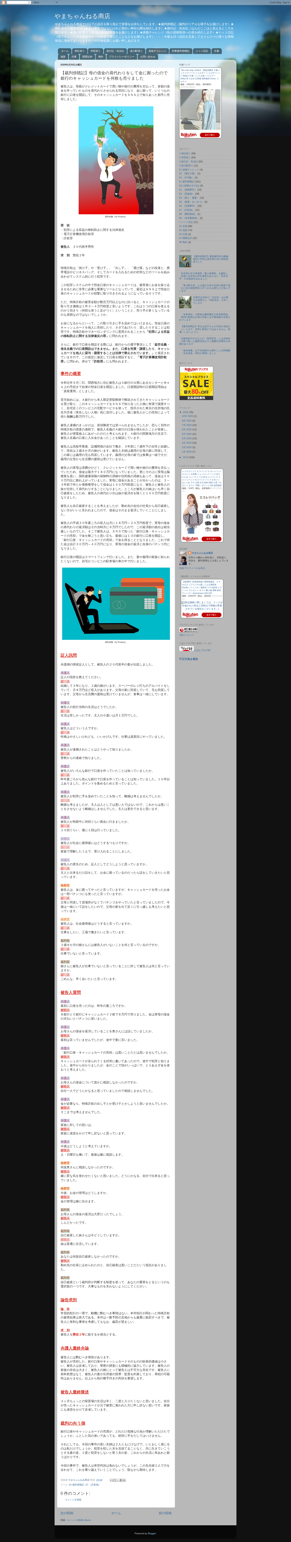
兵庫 (73, 56)
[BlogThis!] (114, 1480)
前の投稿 (165, 1513)
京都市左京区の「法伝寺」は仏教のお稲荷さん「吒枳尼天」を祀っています (210, 300)
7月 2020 (187, 425)
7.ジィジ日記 (186, 222)
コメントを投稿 (73, 1499)
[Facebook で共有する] (121, 1480)
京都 (216, 50)
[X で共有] (118, 1480)
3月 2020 (187, 443)
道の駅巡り (136, 50)
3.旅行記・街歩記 (188, 161)
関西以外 (87, 56)
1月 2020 (187, 452)
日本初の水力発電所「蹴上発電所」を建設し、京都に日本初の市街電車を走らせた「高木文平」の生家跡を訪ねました (204, 276)
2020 (186, 412)
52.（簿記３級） (188, 173)
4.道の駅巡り (186, 165)
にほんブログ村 (202, 650)
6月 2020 (187, 429)
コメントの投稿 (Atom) (79, 1520)
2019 (186, 457)
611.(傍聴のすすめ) (189, 185)
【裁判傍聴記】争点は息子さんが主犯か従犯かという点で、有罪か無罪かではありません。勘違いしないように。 (204, 329)
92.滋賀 (183, 230)
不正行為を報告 (188, 659)
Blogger (152, 1533)
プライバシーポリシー (121, 56)
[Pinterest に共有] (124, 1480)
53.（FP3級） (186, 177)
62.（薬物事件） (188, 189)
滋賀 (63, 56)
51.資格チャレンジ (189, 169)
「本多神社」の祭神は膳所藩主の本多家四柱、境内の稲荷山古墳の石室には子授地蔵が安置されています (204, 317)
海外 (100, 56)
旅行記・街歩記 (115, 50)
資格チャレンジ (157, 50)
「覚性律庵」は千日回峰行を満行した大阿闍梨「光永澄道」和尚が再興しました (205, 351)
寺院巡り (95, 50)
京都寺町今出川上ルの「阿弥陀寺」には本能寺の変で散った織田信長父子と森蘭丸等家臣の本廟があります (204, 341)
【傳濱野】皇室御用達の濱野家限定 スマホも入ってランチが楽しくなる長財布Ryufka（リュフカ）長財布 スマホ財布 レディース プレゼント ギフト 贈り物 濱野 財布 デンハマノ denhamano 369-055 (202, 587)
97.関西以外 (185, 238)
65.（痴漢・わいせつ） (191, 202)
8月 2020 (187, 420)
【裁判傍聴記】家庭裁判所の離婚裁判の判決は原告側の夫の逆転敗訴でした (210, 259)
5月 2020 (187, 434)
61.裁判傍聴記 (76, 1484)
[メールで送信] (111, 1480)
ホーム (65, 50)
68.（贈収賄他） (188, 214)
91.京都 (183, 226)
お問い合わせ (147, 56)
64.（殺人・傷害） (189, 198)
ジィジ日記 (202, 50)
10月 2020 (188, 416)
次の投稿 (66, 1513)
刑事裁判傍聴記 (181, 50)
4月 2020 (187, 438)
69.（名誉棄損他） (189, 218)
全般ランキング (186, 635)
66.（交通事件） (188, 206)
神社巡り (80, 50)
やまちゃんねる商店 (82, 16)
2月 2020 (187, 447)
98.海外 (183, 242)
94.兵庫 (183, 234)
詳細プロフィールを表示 (192, 568)
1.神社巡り (185, 153)
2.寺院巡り (185, 157)
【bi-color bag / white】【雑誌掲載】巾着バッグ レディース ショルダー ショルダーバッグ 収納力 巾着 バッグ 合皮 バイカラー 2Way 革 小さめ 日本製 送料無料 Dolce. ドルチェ (200, 76)
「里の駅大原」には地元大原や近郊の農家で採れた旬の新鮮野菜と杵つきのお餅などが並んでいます (204, 288)
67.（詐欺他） (93, 1484)
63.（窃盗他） (186, 194)
